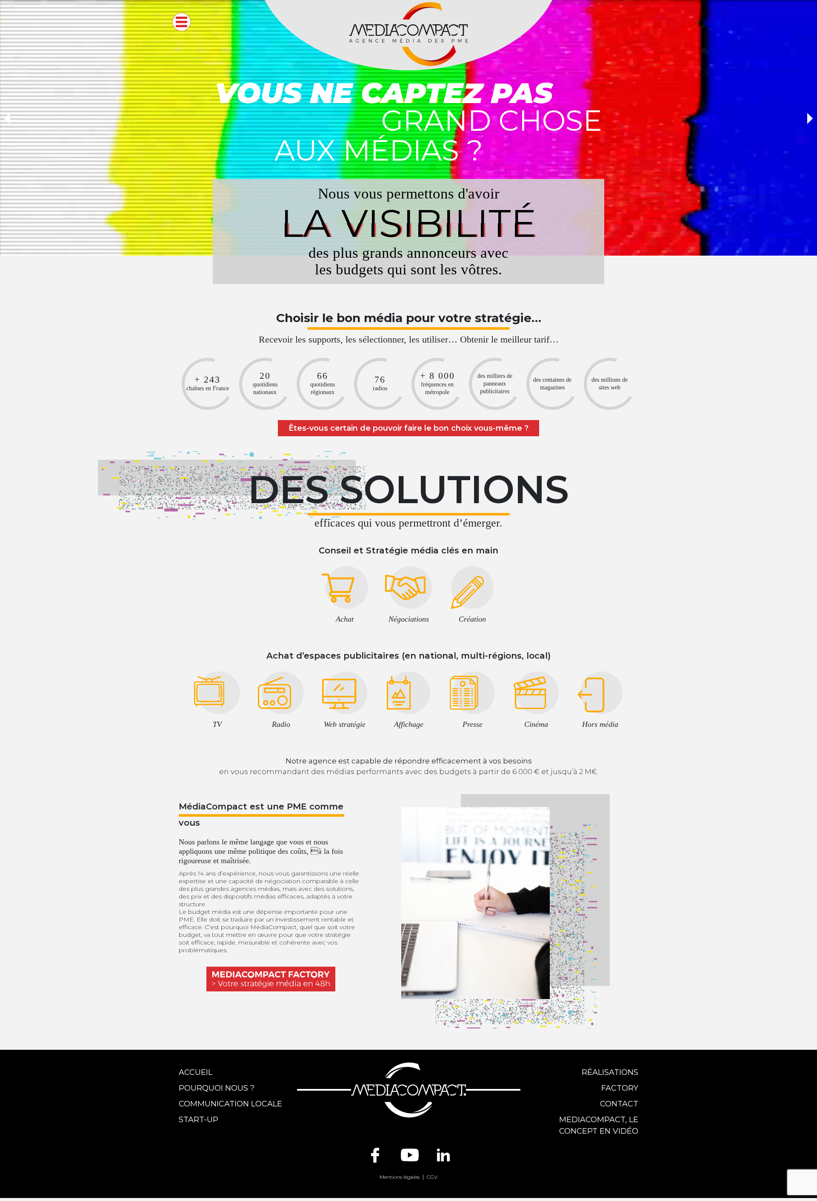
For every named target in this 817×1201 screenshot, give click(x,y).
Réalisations (610, 1072)
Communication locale (230, 1104)
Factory (619, 1088)
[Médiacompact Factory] (270, 978)
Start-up (198, 1119)
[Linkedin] (443, 1155)
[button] (7, 118)
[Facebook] (375, 1155)
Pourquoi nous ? (216, 1088)
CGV (432, 1177)
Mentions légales (400, 1177)
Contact (619, 1104)
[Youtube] (410, 1155)
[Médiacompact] (408, 33)
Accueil (195, 1072)
